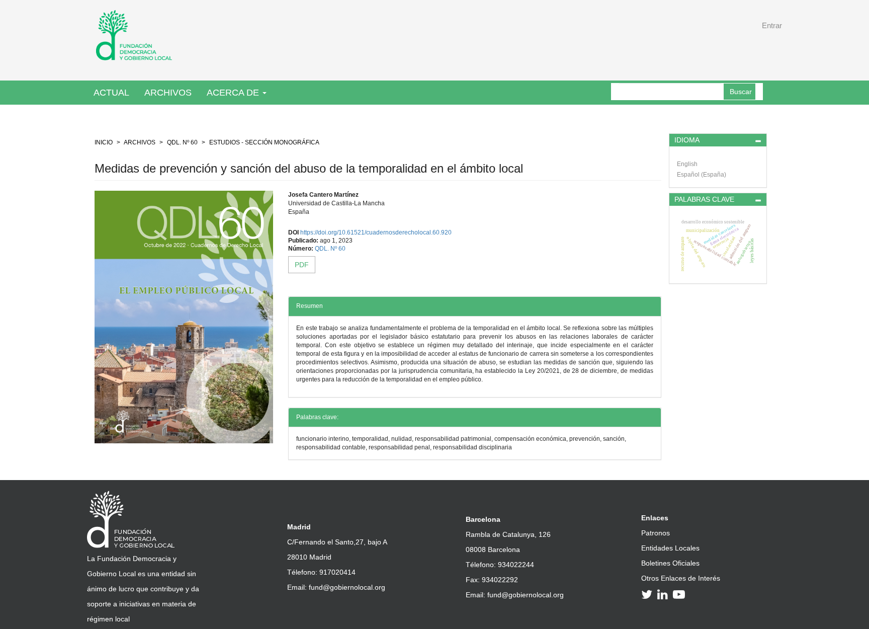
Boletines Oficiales (670, 563)
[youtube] (680, 594)
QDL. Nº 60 (182, 142)
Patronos (655, 533)
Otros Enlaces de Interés (680, 578)
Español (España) (701, 174)
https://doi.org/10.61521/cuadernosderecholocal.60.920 (376, 232)
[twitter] (648, 594)
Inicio (104, 142)
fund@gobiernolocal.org (347, 587)
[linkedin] (664, 594)
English (687, 164)
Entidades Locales (670, 548)
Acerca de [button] (234, 93)
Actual (111, 93)
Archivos (168, 93)
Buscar (741, 92)
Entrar (772, 25)
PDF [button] (302, 265)
